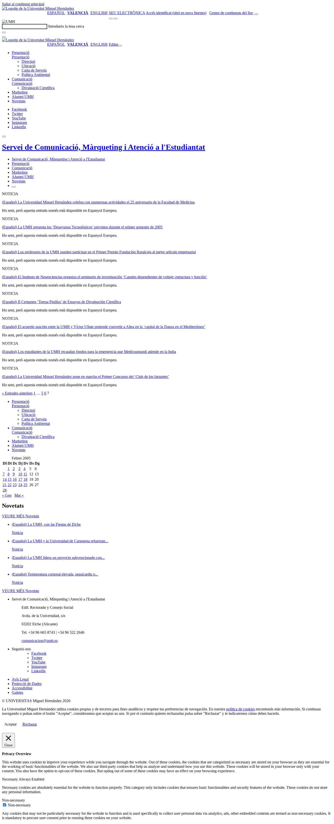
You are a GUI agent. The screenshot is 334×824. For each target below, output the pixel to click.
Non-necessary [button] (13, 800)
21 (5, 485)
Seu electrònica (127, 13)
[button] (20, 57)
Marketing (20, 92)
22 (9, 485)
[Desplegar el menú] (116, 18)
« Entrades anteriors (17, 393)
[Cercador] (256, 14)
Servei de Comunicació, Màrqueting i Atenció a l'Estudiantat (103, 147)
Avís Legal (20, 679)
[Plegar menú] (120, 45)
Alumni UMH (23, 97)
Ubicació (28, 66)
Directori (28, 61)
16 (15, 479)
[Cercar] (4, 32)
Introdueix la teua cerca (66, 26)
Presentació (20, 53)
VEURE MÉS (20, 516)
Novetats (18, 101)
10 (20, 474)
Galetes (17, 692)
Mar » (19, 495)
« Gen (6, 495)
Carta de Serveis (34, 70)
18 (25, 479)
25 (25, 485)
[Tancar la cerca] (4, 37)
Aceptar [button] (10, 724)
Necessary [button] (10, 779)
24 (20, 485)
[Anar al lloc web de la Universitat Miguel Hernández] (38, 8)
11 (25, 474)
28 (5, 490)
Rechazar (29, 724)
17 (20, 479)
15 (9, 479)
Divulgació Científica (38, 88)
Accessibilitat (22, 688)
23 (15, 485)
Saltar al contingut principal (23, 4)
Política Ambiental (36, 75)
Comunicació (22, 79)
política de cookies (240, 709)
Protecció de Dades (27, 684)
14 (5, 479)
